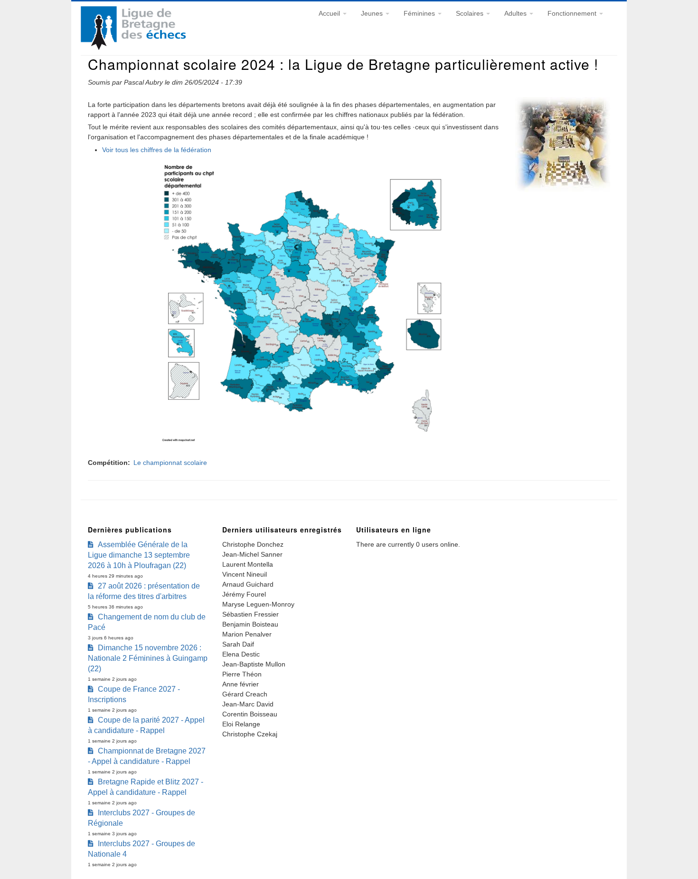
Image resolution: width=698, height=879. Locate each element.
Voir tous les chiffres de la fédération (156, 150)
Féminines (420, 13)
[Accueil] (133, 47)
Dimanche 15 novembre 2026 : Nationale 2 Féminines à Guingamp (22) (148, 658)
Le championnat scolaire (170, 462)
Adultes (516, 13)
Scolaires (470, 13)
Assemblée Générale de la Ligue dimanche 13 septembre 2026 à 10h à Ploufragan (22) (139, 555)
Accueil (330, 13)
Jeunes (373, 13)
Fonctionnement (572, 13)
